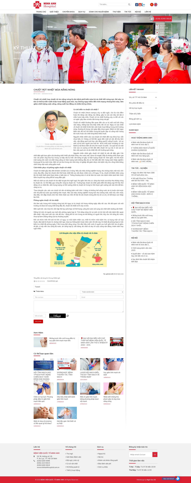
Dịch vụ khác (103, 467)
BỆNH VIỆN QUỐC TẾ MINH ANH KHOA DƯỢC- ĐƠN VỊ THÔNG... (142, 194)
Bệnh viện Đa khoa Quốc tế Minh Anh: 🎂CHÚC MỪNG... (142, 160)
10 (108, 82)
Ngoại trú (101, 454)
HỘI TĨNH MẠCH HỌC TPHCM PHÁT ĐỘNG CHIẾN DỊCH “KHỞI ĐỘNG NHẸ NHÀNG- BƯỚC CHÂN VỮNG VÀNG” (42, 378)
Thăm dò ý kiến (135, 114)
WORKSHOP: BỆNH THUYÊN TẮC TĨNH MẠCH (65, 374)
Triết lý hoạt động (73, 470)
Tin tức (127, 12)
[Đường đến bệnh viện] (157, 33)
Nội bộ (138, 12)
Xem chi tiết (18, 58)
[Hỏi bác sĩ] (157, 40)
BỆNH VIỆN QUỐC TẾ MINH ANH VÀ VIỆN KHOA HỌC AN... (142, 186)
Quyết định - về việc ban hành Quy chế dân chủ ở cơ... (143, 255)
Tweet (37, 287)
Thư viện (117, 12)
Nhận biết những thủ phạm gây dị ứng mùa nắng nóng (111, 399)
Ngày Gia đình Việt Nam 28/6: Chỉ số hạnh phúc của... (143, 174)
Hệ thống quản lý (72, 467)
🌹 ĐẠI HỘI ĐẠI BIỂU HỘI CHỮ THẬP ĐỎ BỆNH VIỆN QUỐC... (142, 209)
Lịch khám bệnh (135, 124)
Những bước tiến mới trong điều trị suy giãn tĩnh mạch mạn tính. (62, 339)
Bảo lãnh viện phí (104, 464)
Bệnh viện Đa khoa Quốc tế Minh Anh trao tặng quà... (142, 155)
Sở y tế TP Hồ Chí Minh (138, 97)
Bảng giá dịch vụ (135, 119)
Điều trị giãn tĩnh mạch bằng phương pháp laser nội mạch (89, 399)
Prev (171, 79)
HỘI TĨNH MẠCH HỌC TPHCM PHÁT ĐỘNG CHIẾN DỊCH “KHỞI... (142, 223)
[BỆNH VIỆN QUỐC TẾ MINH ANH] (45, 5)
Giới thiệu (54, 12)
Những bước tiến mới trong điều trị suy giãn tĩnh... (142, 216)
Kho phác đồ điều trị (136, 103)
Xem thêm (38, 333)
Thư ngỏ (69, 454)
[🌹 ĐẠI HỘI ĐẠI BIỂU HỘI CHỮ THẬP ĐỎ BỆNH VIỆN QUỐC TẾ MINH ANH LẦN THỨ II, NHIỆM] (116, 341)
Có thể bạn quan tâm (43, 353)
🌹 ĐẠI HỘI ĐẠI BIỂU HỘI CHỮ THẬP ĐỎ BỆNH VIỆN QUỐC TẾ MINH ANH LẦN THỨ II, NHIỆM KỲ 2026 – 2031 (94, 341)
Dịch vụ (81, 12)
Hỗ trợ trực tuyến (135, 108)
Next (176, 79)
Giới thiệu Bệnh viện (73, 457)
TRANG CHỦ (41, 12)
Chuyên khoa (68, 12)
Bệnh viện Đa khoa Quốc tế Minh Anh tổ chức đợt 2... (142, 143)
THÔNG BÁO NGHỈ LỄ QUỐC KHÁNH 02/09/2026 (143, 149)
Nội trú (100, 457)
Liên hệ (148, 12)
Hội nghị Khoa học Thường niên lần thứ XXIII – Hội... (142, 179)
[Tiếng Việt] (152, 4)
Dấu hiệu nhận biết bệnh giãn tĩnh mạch (66, 398)
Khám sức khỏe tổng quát (108, 460)
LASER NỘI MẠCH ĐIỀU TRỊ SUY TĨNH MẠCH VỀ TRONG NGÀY (89, 374)
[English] (155, 4)
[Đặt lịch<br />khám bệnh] (157, 27)
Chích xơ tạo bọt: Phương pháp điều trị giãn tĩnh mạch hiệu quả (43, 399)
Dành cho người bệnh (99, 12)
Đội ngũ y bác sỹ (72, 460)
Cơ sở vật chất (72, 464)
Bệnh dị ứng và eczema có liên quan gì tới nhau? (43, 422)
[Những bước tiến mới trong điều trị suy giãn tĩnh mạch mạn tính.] (40, 342)
